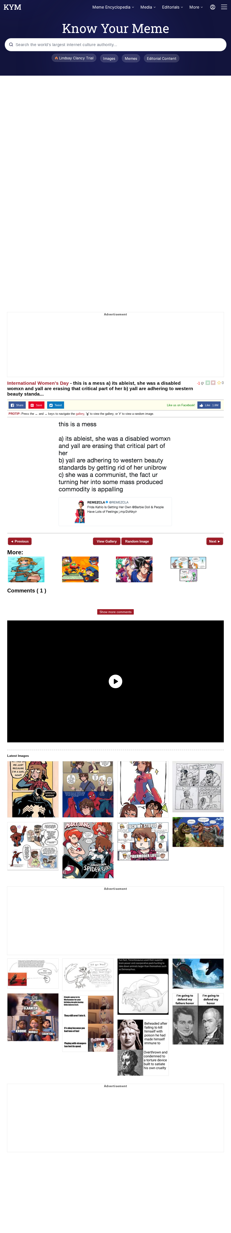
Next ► (215, 541)
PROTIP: (15, 413)
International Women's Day (38, 383)
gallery (80, 413)
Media (146, 7)
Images (109, 58)
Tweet (57, 405)
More (194, 7)
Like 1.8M (210, 405)
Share (18, 405)
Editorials (170, 7)
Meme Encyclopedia (111, 7)
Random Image (137, 541)
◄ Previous (19, 541)
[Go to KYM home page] (12, 8)
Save (38, 405)
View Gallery (107, 541)
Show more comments (115, 612)
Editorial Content (161, 58)
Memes (131, 58)
